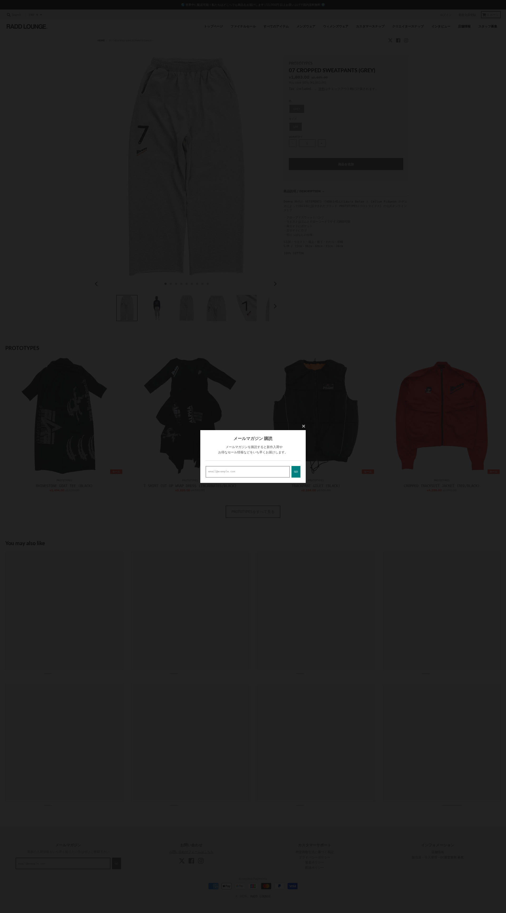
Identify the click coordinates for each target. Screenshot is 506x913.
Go (296, 471)
